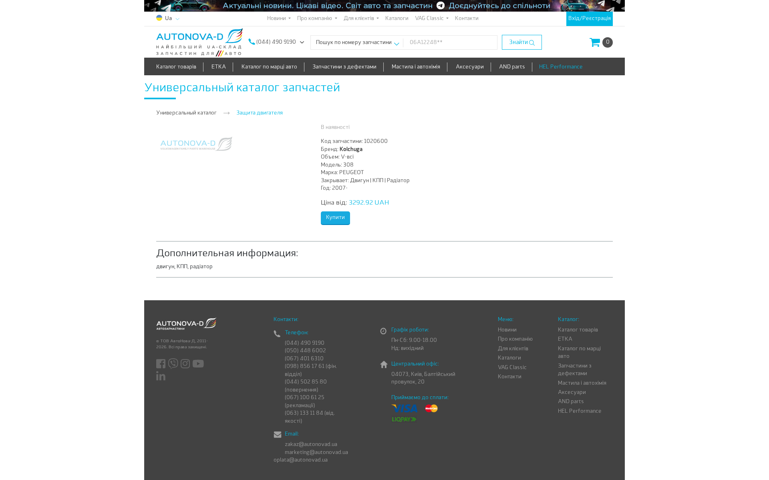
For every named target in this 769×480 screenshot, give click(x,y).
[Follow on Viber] (173, 364)
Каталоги (397, 18)
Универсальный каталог (186, 113)
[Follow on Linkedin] (161, 376)
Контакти (467, 18)
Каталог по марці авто (269, 67)
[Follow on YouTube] (198, 364)
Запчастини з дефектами (344, 67)
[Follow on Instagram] (186, 364)
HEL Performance (561, 67)
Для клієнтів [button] (359, 18)
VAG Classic (512, 367)
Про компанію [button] (315, 18)
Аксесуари (470, 67)
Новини (507, 330)
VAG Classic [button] (430, 18)
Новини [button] (277, 18)
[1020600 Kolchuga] (196, 143)
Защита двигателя (259, 113)
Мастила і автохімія (416, 67)
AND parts (512, 67)
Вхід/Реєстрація (589, 18)
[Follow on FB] (161, 364)
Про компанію (515, 339)
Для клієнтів (513, 348)
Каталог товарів (176, 67)
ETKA (218, 67)
